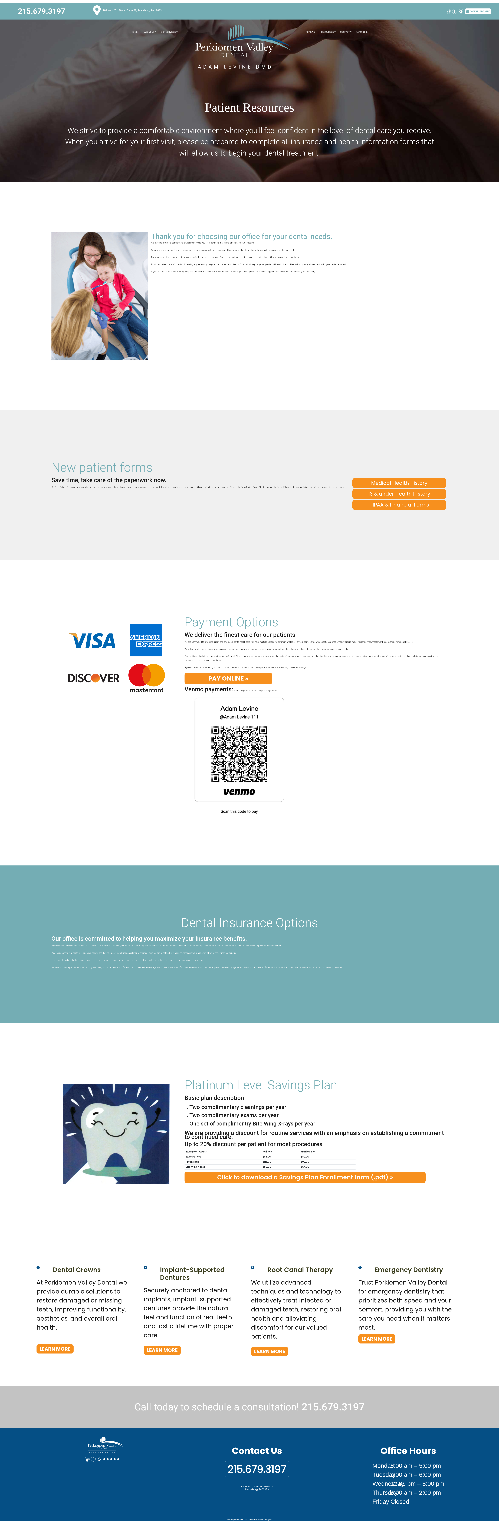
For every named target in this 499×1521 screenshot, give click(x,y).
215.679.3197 (41, 11)
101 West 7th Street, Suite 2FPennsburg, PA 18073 (257, 1488)
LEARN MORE (55, 1348)
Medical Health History (399, 483)
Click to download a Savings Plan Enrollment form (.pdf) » (305, 1177)
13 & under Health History (399, 493)
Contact (346, 32)
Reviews (310, 32)
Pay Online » (228, 678)
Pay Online (361, 32)
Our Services (169, 32)
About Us (150, 32)
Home (134, 32)
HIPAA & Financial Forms (399, 504)
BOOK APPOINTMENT (480, 11)
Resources (328, 32)
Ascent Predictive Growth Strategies (258, 1520)
